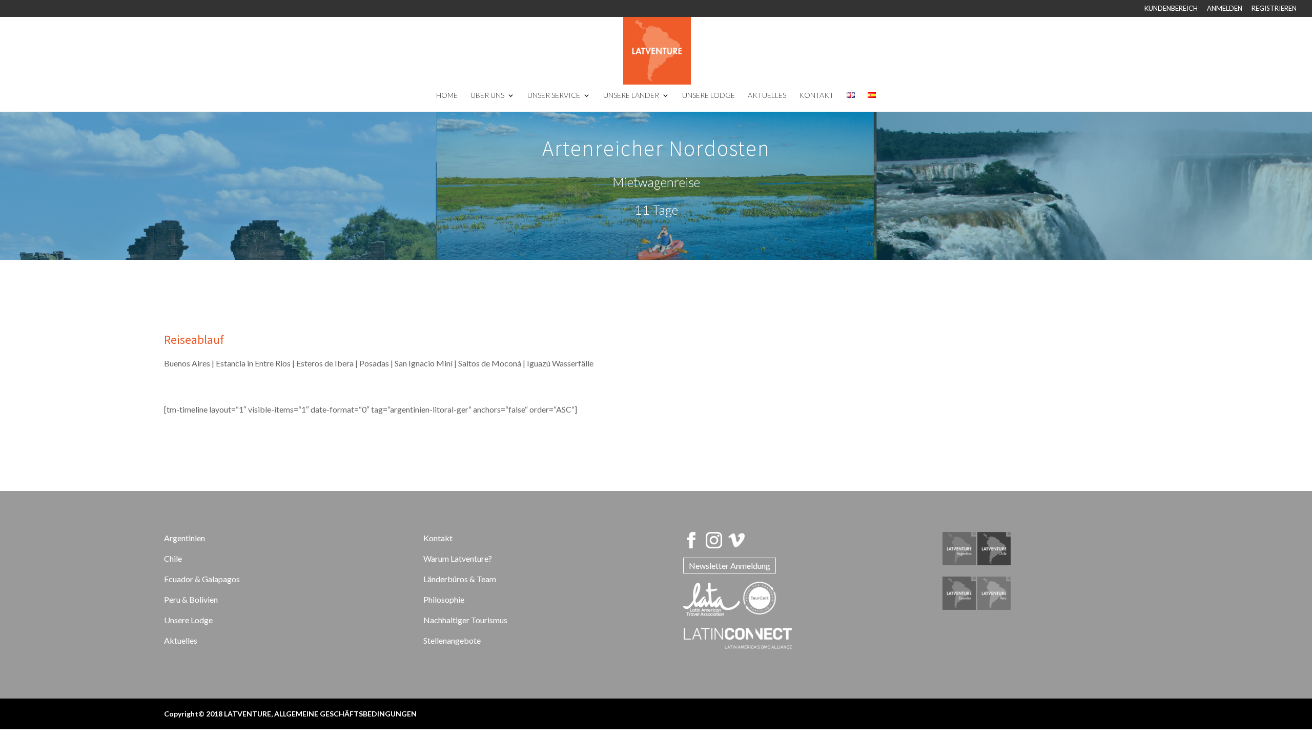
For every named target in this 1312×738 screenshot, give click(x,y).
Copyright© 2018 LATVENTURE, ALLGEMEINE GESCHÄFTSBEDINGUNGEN (290, 713)
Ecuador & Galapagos (202, 579)
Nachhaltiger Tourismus (465, 620)
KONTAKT (816, 95)
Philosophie (443, 599)
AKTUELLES (767, 95)
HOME (447, 95)
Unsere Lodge (188, 620)
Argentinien (184, 538)
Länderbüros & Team (459, 579)
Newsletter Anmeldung (729, 565)
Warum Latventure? (457, 558)
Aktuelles (180, 640)
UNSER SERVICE (553, 95)
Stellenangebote (452, 640)
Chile (173, 558)
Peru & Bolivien (191, 599)
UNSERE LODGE (708, 95)
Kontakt (438, 538)
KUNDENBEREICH (1171, 8)
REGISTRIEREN (1274, 8)
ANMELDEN (1224, 8)
